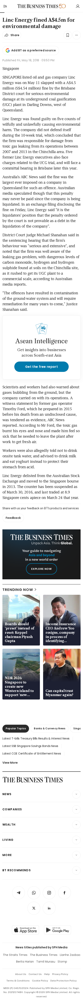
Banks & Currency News (49, 728)
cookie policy (40, 980)
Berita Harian (25, 962)
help (47, 974)
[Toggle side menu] (5, 6)
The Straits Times (15, 955)
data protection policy (63, 980)
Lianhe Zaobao (70, 955)
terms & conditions (18, 980)
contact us (35, 974)
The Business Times (43, 955)
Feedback (13, 518)
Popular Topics (16, 728)
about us (20, 974)
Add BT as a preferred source (33, 50)
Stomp (62, 962)
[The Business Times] (37, 6)
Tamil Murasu (45, 962)
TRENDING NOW (17, 589)
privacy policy (60, 974)
